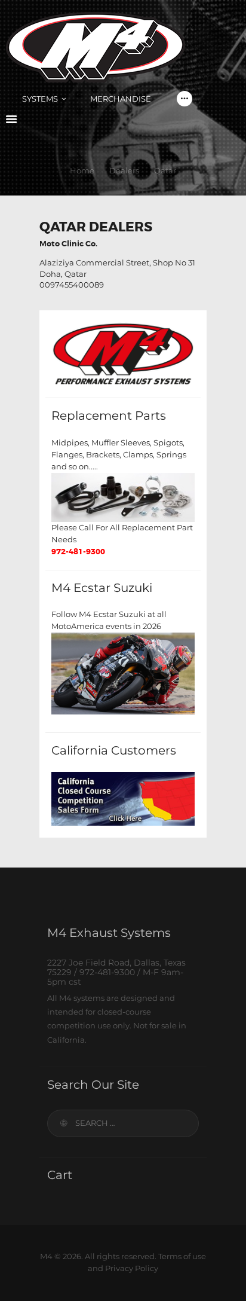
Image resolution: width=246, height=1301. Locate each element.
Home (82, 170)
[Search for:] (123, 1123)
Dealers (124, 170)
